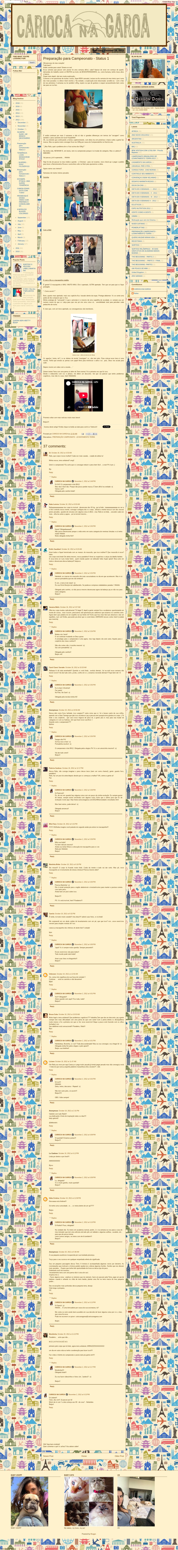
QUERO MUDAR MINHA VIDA (143, 237)
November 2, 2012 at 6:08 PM (85, 1135)
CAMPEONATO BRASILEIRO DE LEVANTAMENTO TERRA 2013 (144, 157)
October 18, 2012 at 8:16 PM (71, 864)
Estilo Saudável (55, 549)
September (22, 218)
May (19, 231)
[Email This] (87, 434)
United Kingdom (138, 272)
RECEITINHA (137, 241)
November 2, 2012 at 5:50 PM (85, 526)
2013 (18, 116)
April (20, 234)
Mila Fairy (52, 824)
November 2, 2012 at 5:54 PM (85, 631)
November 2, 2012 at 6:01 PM (85, 993)
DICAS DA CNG (138, 185)
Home (84, 1456)
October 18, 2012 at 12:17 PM (72, 768)
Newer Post (48, 1456)
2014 (18, 113)
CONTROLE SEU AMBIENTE (143, 174)
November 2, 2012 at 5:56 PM (85, 736)
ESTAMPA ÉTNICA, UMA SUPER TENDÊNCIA (23, 182)
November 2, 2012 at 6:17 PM (85, 1367)
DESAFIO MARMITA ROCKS (143, 181)
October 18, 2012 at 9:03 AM (70, 504)
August (20, 221)
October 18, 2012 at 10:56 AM (69, 710)
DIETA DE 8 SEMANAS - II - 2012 (144, 193)
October (21, 129)
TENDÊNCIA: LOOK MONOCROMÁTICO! (23, 156)
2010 (18, 251)
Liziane (51, 1061)
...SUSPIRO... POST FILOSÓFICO (23, 164)
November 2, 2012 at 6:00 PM (85, 882)
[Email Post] (82, 434)
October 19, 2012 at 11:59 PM (70, 1198)
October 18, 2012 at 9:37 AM (70, 607)
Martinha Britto (54, 864)
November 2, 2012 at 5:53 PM (85, 573)
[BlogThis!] (89, 434)
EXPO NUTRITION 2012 (141, 208)
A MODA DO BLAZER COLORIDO (22, 211)
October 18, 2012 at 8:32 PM (65, 914)
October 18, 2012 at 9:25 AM (72, 549)
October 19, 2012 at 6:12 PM (68, 1153)
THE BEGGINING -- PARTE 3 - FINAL (146, 261)
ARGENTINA (136, 139)
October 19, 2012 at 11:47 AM (65, 1061)
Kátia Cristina (54, 1198)
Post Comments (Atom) (88, 1464)
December (22, 122)
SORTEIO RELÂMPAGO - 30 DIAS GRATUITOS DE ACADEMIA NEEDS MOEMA (145, 251)
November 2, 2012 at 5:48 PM (85, 481)
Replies (54, 477)
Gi (50, 453)
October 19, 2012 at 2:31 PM (69, 1111)
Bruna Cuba (53, 1014)
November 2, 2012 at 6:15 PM (79, 1394)
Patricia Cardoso (55, 768)
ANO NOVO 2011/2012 (140, 135)
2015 (18, 110)
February (21, 241)
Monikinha (53, 1334)
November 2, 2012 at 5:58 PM (85, 790)
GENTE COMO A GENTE (141, 212)
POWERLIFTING (138, 228)
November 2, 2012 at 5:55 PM (85, 685)
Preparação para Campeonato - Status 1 (23, 173)
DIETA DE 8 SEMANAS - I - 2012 (144, 189)
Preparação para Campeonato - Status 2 (23, 146)
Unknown (52, 974)
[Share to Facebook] (94, 434)
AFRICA (135, 131)
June (20, 227)
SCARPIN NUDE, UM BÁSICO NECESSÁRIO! (23, 136)
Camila (51, 914)
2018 (18, 103)
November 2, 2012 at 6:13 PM (85, 1302)
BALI (133, 147)
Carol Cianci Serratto (57, 667)
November (22, 126)
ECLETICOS (136, 205)
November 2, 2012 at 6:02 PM (85, 1079)
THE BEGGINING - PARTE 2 (143, 257)
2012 (18, 120)
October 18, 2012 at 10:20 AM (75, 667)
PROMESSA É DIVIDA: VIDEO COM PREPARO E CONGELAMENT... (23, 201)
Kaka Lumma (54, 504)
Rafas (136, 293)
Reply (51, 472)
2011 (18, 248)
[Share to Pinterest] (96, 434)
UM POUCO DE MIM (140, 268)
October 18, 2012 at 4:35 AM (61, 453)
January (21, 244)
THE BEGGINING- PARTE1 (142, 264)
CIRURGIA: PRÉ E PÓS (141, 166)
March (20, 237)
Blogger (93, 1534)
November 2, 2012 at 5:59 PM (85, 839)
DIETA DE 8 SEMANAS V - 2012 (144, 201)
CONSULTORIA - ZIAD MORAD (144, 170)
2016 (18, 106)
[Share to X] (91, 434)
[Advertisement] (59, 1544)
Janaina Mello (54, 607)
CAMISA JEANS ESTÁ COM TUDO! (23, 191)
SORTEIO (135, 245)
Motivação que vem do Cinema (143, 220)
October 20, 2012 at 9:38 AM (69, 1252)
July (19, 224)
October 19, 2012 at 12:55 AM (67, 974)
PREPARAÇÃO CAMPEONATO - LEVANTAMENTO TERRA (73, 437)
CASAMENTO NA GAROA (141, 162)
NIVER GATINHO (138, 224)
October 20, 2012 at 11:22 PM (68, 1334)
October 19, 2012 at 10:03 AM (69, 1014)
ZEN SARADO (137, 276)
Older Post (119, 1456)
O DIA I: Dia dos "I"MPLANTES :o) (29, 291)
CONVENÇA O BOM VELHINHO (144, 178)
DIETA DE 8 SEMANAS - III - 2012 (145, 197)
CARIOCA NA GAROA (60, 434)
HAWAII (134, 216)
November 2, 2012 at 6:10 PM (85, 1222)
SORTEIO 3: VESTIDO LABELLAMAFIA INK (29, 267)
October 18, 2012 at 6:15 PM (67, 824)
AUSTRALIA (136, 143)
